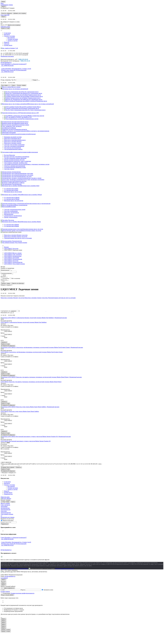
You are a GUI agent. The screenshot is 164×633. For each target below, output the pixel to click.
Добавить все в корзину (20, 13)
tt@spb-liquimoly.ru (10, 576)
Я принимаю (18, 593)
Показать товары (5, 283)
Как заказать (11, 37)
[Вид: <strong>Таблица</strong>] (85, 311)
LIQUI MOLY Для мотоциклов (13, 259)
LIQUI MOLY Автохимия (11, 257)
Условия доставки (13, 39)
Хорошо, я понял (5, 629)
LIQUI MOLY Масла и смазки (13, 253)
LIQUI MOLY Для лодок (11, 260)
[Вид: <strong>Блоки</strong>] (33, 311)
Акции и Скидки (13, 40)
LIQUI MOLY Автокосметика (12, 256)
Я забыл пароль (5, 591)
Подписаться (4, 524)
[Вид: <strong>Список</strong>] (59, 311)
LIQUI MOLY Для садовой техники (14, 263)
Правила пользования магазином (18, 568)
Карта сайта (4, 568)
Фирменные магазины (7, 56)
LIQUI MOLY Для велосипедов (13, 262)
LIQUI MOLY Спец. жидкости (13, 254)
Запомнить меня (48, 590)
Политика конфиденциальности (64, 568)
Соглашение (4, 578)
